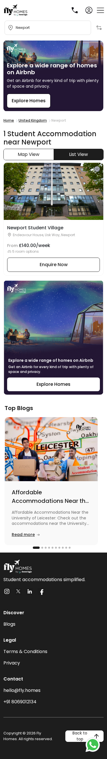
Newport (23, 27)
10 (69, 548)
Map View (28, 154)
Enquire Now (54, 264)
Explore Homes (29, 100)
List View (78, 154)
